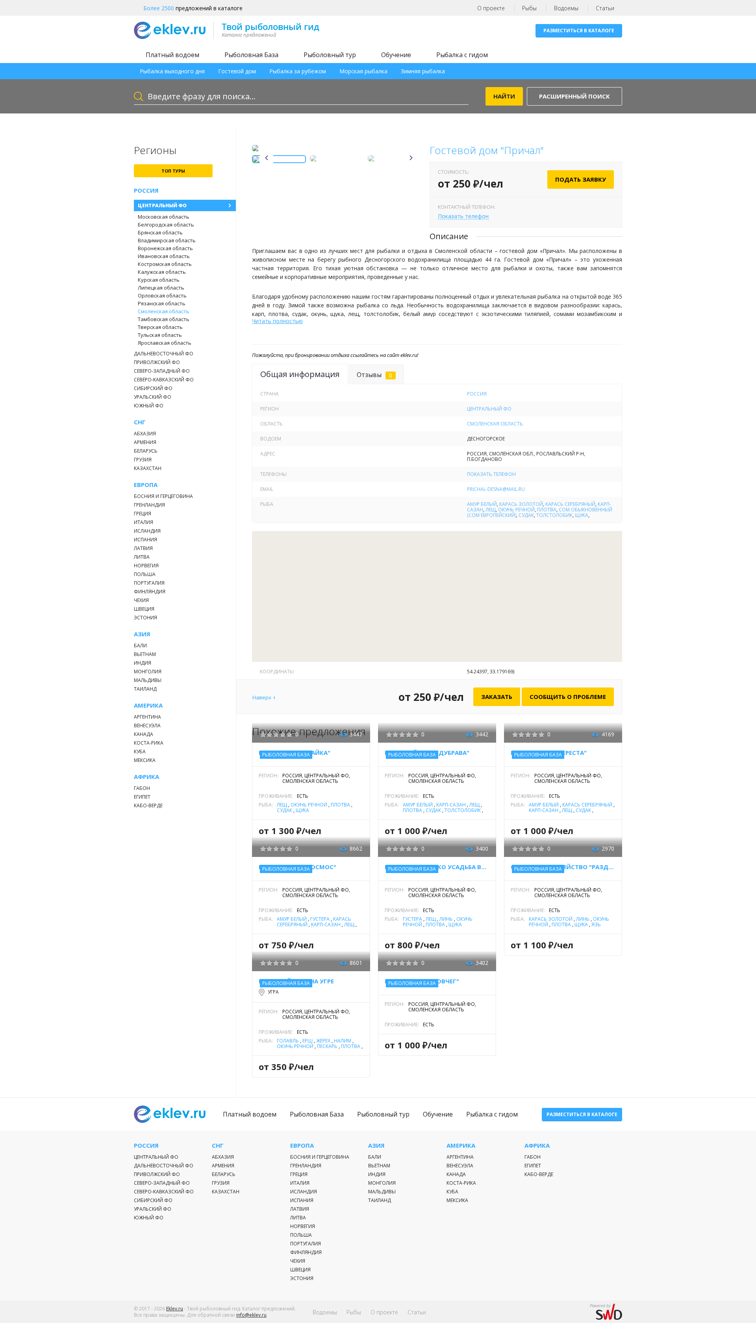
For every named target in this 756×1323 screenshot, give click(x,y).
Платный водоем (172, 54)
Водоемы (566, 8)
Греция (142, 513)
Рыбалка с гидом (462, 54)
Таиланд (145, 689)
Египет (142, 796)
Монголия (147, 671)
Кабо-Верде (148, 805)
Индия (142, 663)
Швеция (144, 609)
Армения (145, 442)
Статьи (605, 8)
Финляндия (149, 591)
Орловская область (162, 295)
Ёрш (307, 1040)
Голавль (288, 1040)
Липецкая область (161, 287)
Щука (581, 515)
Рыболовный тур (330, 54)
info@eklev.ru (251, 1315)
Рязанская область (161, 303)
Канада (143, 734)
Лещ (490, 509)
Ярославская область (164, 342)
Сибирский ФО (153, 388)
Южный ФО (148, 405)
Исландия (147, 531)
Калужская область (162, 271)
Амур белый (482, 504)
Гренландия (149, 505)
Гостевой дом (237, 71)
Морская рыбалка (363, 71)
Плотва (546, 509)
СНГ (140, 422)
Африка (146, 777)
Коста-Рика (148, 743)
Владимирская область (167, 240)
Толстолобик (554, 515)
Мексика (145, 760)
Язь (596, 924)
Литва (142, 557)
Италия (143, 522)
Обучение (396, 54)
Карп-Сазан (451, 804)
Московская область (163, 216)
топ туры (173, 171)
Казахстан (147, 468)
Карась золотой (521, 504)
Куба (140, 751)
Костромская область (165, 264)
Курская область (159, 279)
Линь (446, 919)
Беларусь (146, 451)
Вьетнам (145, 654)
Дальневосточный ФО (163, 353)
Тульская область (160, 334)
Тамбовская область (163, 319)
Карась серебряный (570, 504)
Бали (140, 645)
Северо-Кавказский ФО (164, 379)
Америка (148, 705)
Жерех (323, 1040)
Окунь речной (516, 509)
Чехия (141, 600)
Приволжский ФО (157, 362)
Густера (320, 919)
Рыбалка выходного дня (172, 71)
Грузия (143, 459)
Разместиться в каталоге (578, 30)
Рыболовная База (251, 54)
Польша (145, 574)
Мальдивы (147, 680)
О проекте (491, 8)
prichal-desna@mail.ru (496, 489)
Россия (146, 190)
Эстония (145, 617)
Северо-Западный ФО (162, 371)
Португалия (149, 583)
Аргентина (147, 717)
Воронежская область (165, 248)
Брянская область (160, 232)
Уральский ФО (152, 397)
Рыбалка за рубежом (297, 71)
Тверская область (160, 327)
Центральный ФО (162, 205)
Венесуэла (147, 725)
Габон (142, 788)
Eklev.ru (174, 1308)
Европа (146, 485)
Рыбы (529, 8)
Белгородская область (166, 224)
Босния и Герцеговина (163, 496)
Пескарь (327, 1046)
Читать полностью (277, 321)
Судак (526, 515)
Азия (142, 634)
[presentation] (266, 158)
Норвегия (146, 565)
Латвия (143, 548)
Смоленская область (163, 311)
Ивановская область (164, 256)
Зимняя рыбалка (423, 71)
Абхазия (145, 433)
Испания (145, 539)
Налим (342, 1040)
